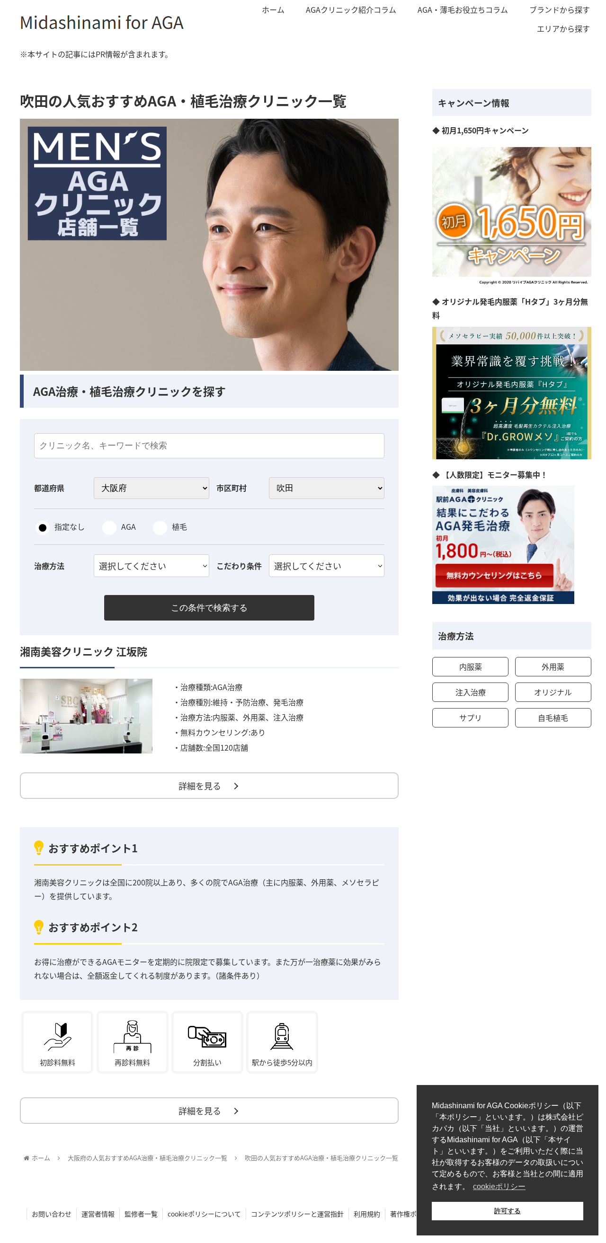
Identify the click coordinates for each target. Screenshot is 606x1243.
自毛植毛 (553, 717)
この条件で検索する (209, 608)
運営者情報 (98, 1213)
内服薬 (470, 666)
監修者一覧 (141, 1213)
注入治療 (470, 692)
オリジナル (553, 692)
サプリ (470, 717)
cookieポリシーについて (204, 1213)
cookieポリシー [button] (499, 1186)
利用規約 (367, 1213)
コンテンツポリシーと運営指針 (297, 1213)
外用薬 (553, 666)
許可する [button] (507, 1211)
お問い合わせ (51, 1213)
